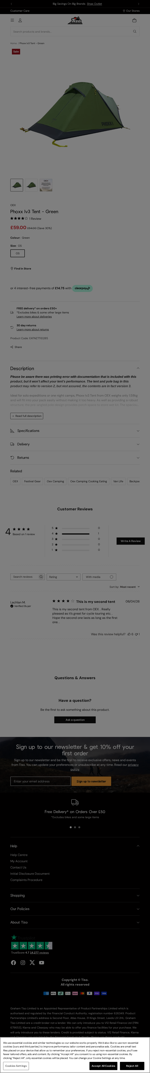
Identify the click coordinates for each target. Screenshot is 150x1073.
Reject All (132, 1066)
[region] (75, 1055)
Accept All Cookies (103, 1066)
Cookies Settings (16, 1066)
